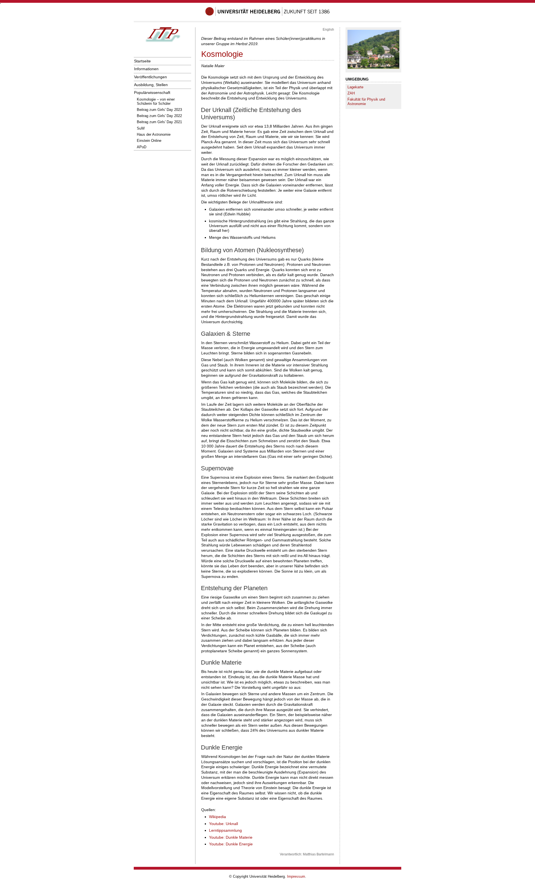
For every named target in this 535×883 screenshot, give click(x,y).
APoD (141, 147)
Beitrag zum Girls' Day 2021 (159, 122)
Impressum (296, 876)
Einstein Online (149, 140)
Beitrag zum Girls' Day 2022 (159, 116)
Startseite (142, 61)
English (328, 29)
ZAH (351, 93)
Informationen (146, 69)
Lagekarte (355, 87)
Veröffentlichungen (150, 77)
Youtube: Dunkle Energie (231, 844)
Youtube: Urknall (223, 823)
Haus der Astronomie (154, 134)
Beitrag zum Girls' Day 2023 (159, 110)
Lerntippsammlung (225, 830)
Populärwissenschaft (152, 92)
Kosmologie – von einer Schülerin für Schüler (156, 101)
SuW (141, 128)
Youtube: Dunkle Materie (230, 837)
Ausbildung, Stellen (151, 84)
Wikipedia (217, 816)
